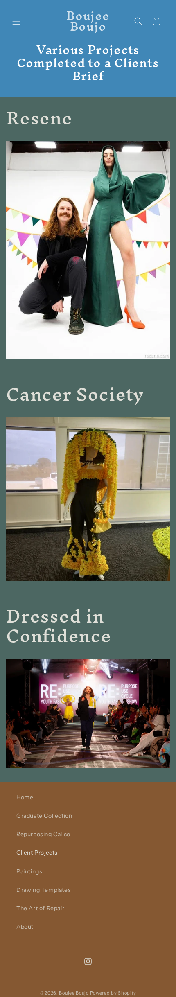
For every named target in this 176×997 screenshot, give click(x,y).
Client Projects (37, 852)
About (25, 926)
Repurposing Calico (43, 834)
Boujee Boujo (73, 993)
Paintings (29, 871)
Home (24, 797)
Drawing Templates (43, 889)
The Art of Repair (40, 908)
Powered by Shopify (113, 993)
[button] (16, 21)
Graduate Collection (44, 815)
